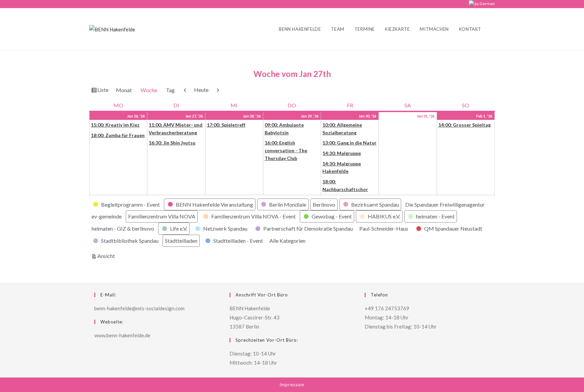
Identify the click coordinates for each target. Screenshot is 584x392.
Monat (124, 90)
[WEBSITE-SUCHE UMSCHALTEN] (493, 29)
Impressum (292, 384)
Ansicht (107, 255)
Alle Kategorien (287, 240)
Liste (104, 91)
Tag (170, 90)
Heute (201, 89)
